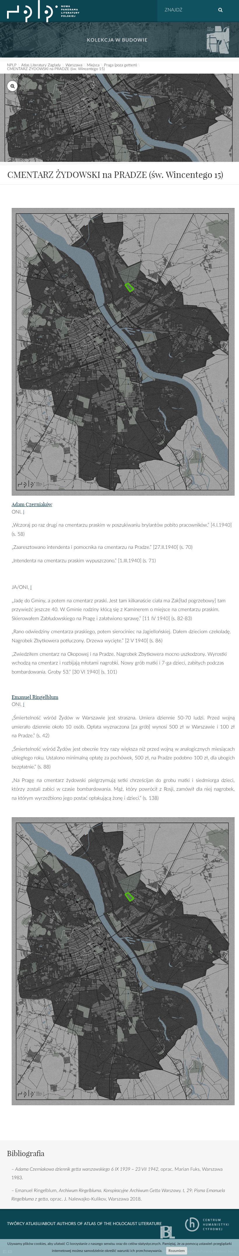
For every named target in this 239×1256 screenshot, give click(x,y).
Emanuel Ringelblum (35, 697)
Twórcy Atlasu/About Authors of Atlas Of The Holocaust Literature (84, 1224)
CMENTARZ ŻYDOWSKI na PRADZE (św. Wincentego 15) (56, 69)
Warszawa (74, 65)
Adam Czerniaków (32, 504)
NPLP (12, 65)
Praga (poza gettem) (120, 65)
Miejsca (93, 65)
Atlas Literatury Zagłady (41, 65)
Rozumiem (176, 1250)
